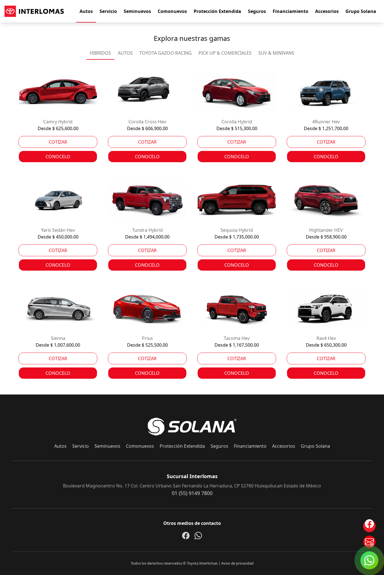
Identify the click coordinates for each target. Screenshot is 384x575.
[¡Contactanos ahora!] (369, 542)
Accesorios (327, 11)
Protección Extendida (217, 11)
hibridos (100, 53)
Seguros (257, 11)
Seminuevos (137, 11)
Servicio (108, 11)
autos (125, 53)
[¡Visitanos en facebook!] (369, 526)
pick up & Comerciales (225, 53)
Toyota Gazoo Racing (165, 53)
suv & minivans (276, 53)
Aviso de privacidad (237, 563)
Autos (86, 11)
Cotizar (58, 142)
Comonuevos (172, 11)
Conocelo (58, 156)
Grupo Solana (360, 11)
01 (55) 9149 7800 (192, 493)
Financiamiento (290, 11)
